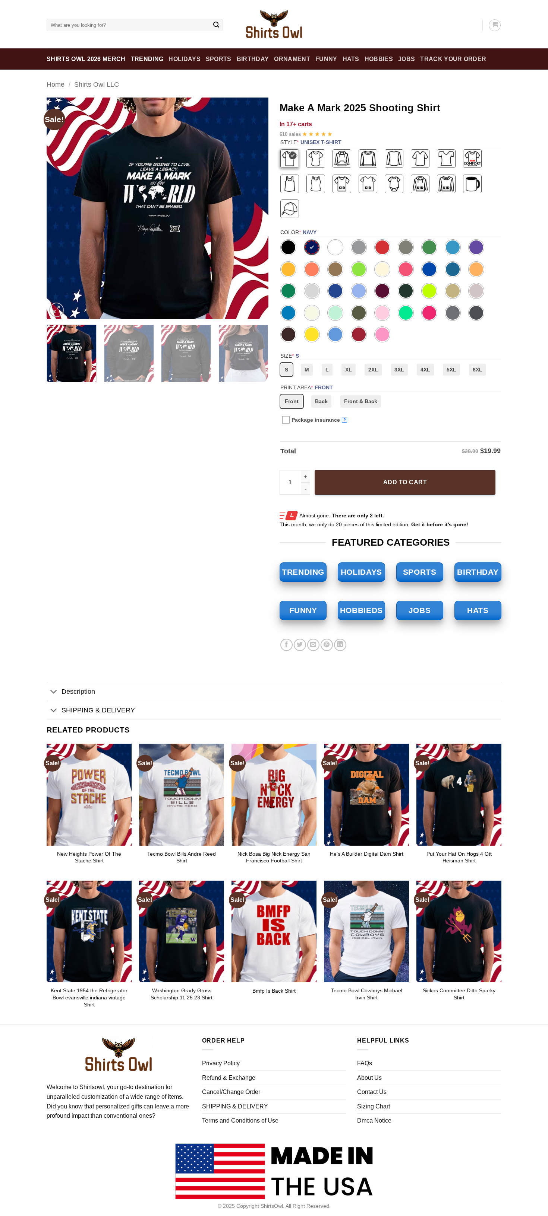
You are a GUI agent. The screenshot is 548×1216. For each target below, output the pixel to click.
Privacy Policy (221, 1063)
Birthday (253, 59)
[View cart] (495, 25)
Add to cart (405, 482)
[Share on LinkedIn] (340, 645)
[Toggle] (54, 692)
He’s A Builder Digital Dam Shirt (366, 854)
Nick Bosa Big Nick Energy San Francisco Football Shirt (274, 857)
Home (55, 84)
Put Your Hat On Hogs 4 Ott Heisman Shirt (459, 857)
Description (78, 691)
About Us (369, 1078)
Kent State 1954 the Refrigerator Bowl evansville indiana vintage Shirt (89, 997)
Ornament (292, 59)
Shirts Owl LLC (96, 84)
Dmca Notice (374, 1120)
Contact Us (372, 1092)
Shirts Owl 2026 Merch (86, 59)
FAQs (364, 1063)
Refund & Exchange (228, 1078)
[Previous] (60, 208)
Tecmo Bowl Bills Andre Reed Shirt (181, 857)
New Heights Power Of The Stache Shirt (89, 857)
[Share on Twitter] (300, 645)
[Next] (254, 208)
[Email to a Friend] (313, 645)
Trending (147, 59)
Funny (326, 59)
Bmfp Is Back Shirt (274, 991)
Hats (351, 59)
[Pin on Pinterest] (327, 645)
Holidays (185, 59)
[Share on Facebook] (286, 645)
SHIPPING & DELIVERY (98, 710)
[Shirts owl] (274, 24)
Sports (219, 59)
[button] (56, 310)
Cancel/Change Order (231, 1092)
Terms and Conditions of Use (240, 1120)
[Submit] (216, 25)
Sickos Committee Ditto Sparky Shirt (459, 993)
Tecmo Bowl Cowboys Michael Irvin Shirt (366, 993)
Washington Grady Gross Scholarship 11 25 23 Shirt (181, 993)
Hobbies (379, 59)
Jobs (406, 59)
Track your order (453, 59)
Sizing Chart (373, 1106)
